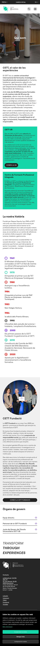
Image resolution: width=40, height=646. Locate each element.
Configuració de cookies (20, 641)
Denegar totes (21, 636)
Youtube (5, 604)
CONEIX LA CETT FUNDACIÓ (20, 500)
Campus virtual (21, 2)
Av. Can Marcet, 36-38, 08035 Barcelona (10, 582)
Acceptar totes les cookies (20, 631)
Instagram (6, 598)
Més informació (7, 627)
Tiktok (5, 600)
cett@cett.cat (7, 578)
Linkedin (5, 596)
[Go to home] (11, 9)
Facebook (6, 602)
